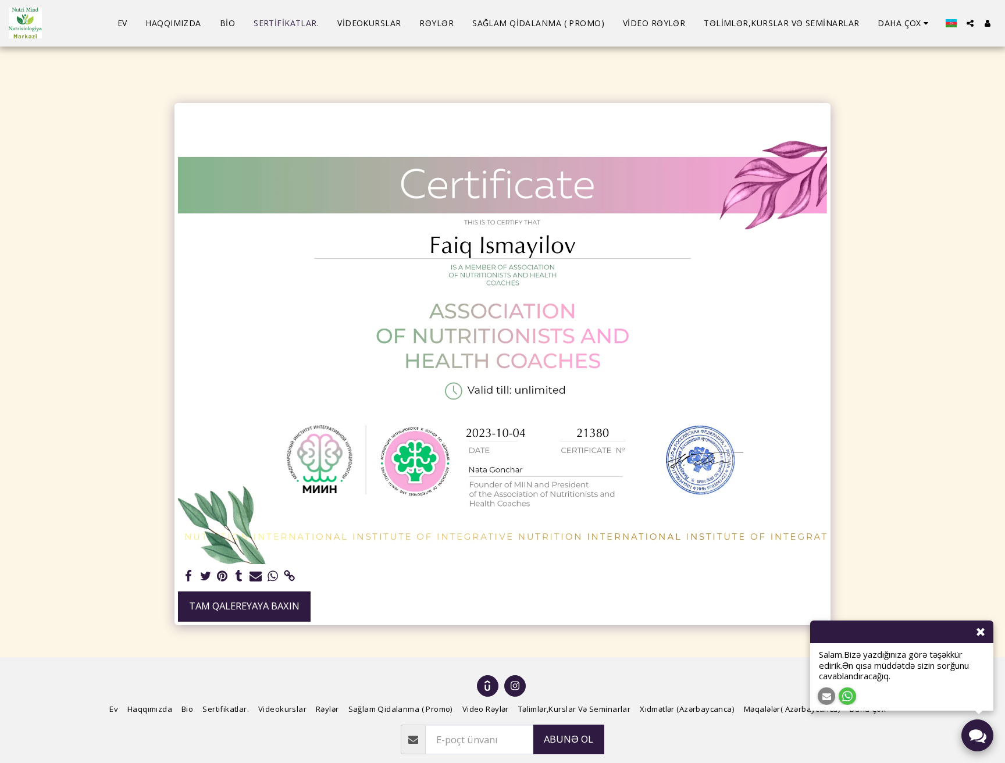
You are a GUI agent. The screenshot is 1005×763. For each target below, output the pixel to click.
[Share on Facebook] (189, 576)
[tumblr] (239, 576)
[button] (970, 23)
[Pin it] (222, 576)
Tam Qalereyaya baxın (244, 605)
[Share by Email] (256, 576)
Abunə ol (568, 739)
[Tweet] (205, 576)
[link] (289, 576)
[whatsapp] (272, 576)
